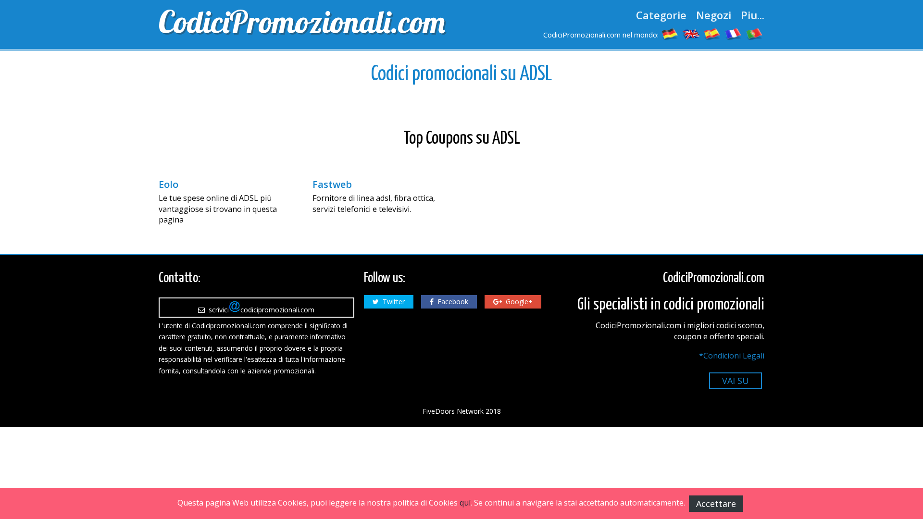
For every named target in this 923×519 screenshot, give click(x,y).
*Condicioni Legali (731, 355)
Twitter (392, 301)
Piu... (752, 15)
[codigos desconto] (754, 33)
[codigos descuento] (712, 33)
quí (465, 502)
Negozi (713, 15)
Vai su (735, 380)
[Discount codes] (691, 33)
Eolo (168, 184)
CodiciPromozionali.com (302, 21)
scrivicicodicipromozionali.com (259, 309)
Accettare (716, 503)
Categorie (661, 15)
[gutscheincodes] (670, 33)
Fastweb (332, 184)
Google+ (517, 301)
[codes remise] (733, 33)
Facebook (451, 301)
